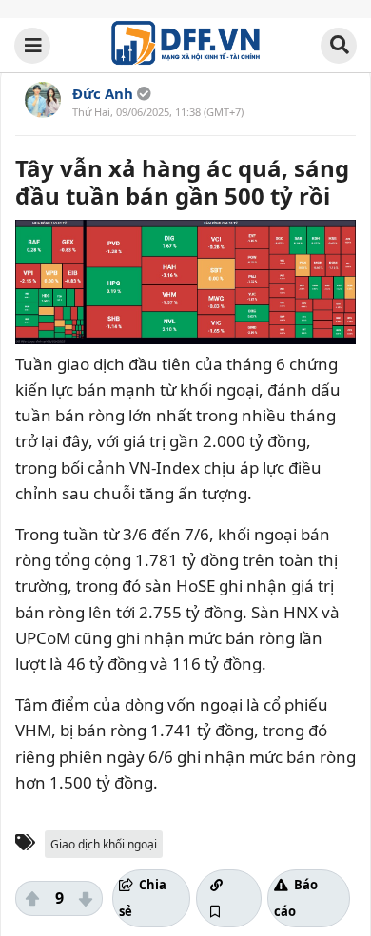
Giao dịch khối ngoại (103, 844)
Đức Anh (102, 93)
